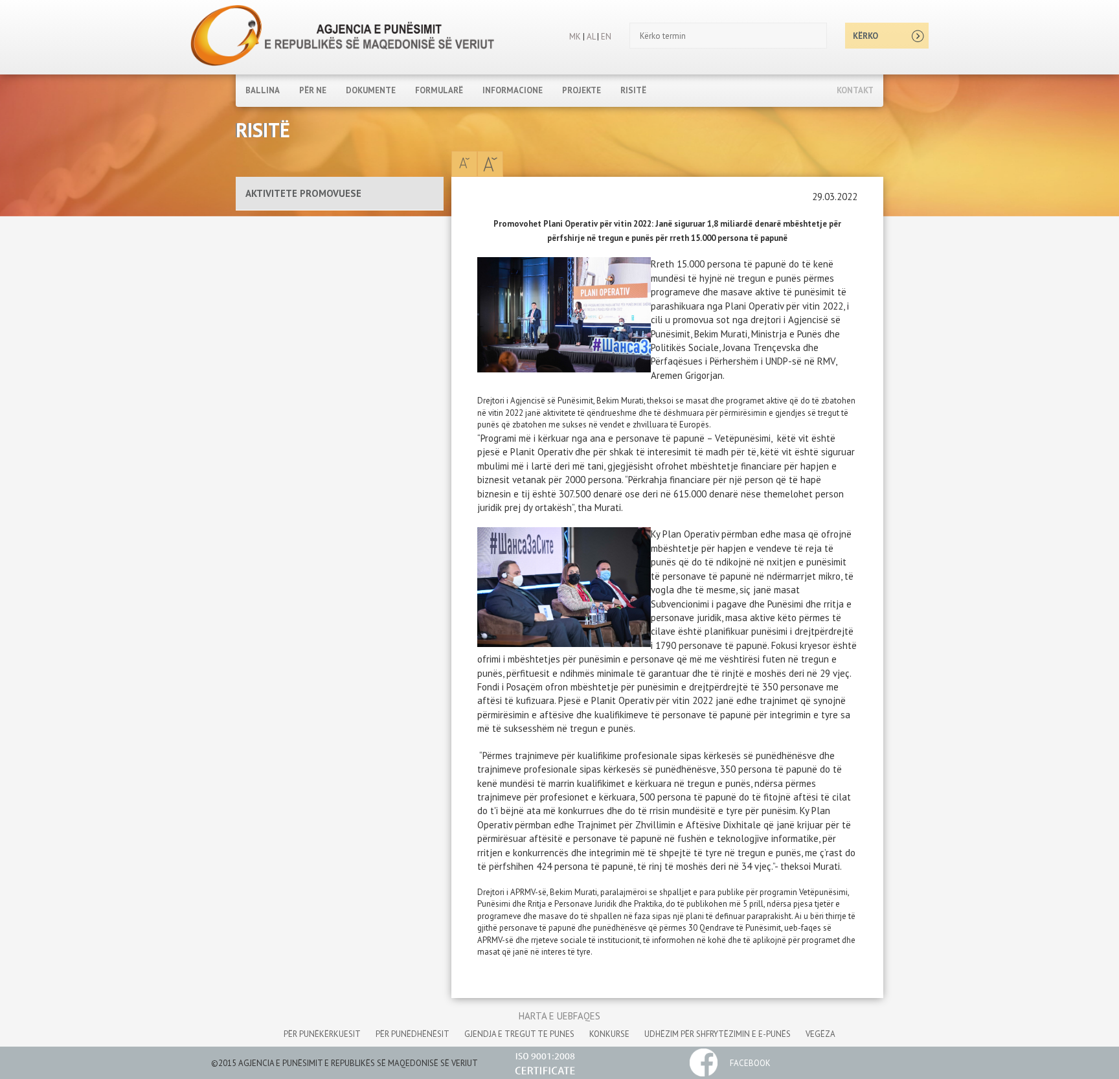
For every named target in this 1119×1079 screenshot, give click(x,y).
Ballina (262, 90)
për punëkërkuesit (322, 1033)
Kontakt (855, 90)
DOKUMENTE (371, 90)
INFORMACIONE (512, 90)
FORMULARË (439, 90)
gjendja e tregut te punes (519, 1033)
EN (606, 36)
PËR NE (312, 90)
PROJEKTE (581, 90)
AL (590, 36)
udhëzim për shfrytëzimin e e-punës (717, 1033)
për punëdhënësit (412, 1033)
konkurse (609, 1033)
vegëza (820, 1033)
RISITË (633, 90)
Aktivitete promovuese (303, 193)
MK (575, 36)
